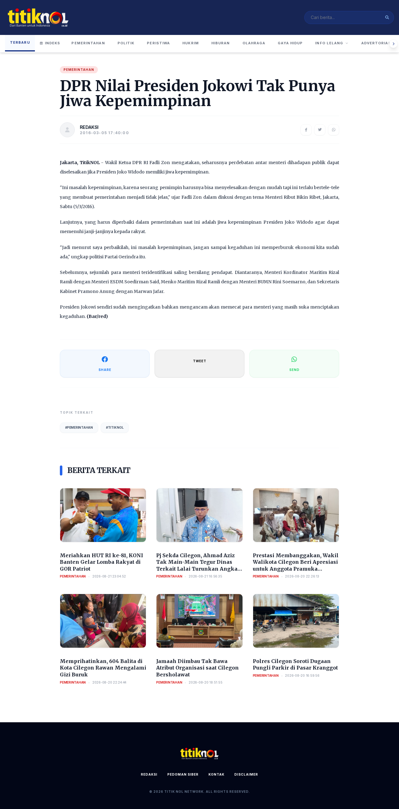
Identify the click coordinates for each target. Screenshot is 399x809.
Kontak (216, 774)
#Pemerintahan (79, 427)
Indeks (52, 43)
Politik (126, 43)
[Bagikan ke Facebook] (306, 129)
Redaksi (149, 774)
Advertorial (376, 43)
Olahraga (254, 43)
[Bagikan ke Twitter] (319, 129)
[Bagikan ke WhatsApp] (333, 129)
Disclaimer (246, 774)
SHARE (105, 370)
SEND (294, 370)
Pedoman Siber (183, 774)
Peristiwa (158, 43)
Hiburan (220, 43)
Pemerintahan (88, 43)
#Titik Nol (115, 427)
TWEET (199, 361)
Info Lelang (329, 43)
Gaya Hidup (290, 43)
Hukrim (190, 43)
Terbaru (20, 42)
